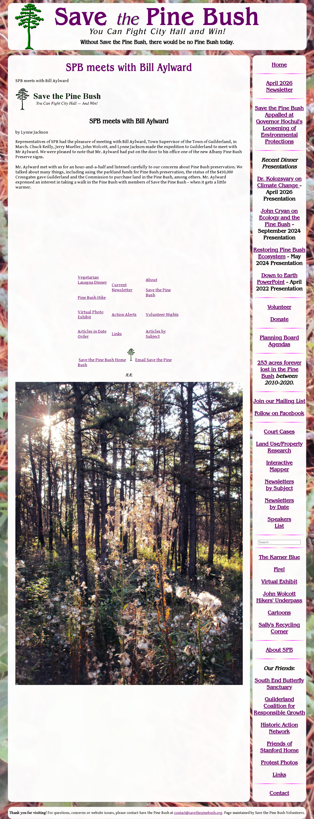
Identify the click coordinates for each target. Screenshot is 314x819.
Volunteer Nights (162, 314)
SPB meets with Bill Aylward (129, 67)
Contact (279, 793)
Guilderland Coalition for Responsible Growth (279, 706)
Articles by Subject (156, 334)
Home (279, 64)
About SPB (279, 649)
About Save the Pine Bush (158, 287)
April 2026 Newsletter (279, 86)
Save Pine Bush (157, 16)
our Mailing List (284, 401)
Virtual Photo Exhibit (90, 314)
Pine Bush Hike (92, 297)
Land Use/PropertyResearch (279, 447)
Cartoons (279, 612)
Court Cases (279, 431)
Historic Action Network (279, 728)
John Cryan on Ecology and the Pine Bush (279, 217)
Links (117, 333)
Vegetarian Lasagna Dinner (92, 280)
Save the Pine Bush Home (102, 359)
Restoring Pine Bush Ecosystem (279, 253)
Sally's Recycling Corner (279, 628)
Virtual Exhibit (279, 581)
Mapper (279, 469)
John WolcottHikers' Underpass (279, 597)
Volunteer (279, 307)
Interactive (279, 462)
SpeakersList (279, 522)
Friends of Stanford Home (279, 746)
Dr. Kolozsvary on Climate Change (279, 182)
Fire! (279, 569)
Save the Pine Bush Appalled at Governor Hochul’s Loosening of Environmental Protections (279, 125)
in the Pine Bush (280, 369)
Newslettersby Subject (279, 484)
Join (258, 401)
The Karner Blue (279, 557)
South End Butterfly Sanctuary (279, 683)
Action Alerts (124, 314)
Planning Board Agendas (279, 340)
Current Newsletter (122, 287)
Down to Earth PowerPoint (277, 278)
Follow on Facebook (279, 413)
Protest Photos (279, 762)
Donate (279, 319)
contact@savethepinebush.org (198, 813)
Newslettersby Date (279, 503)
